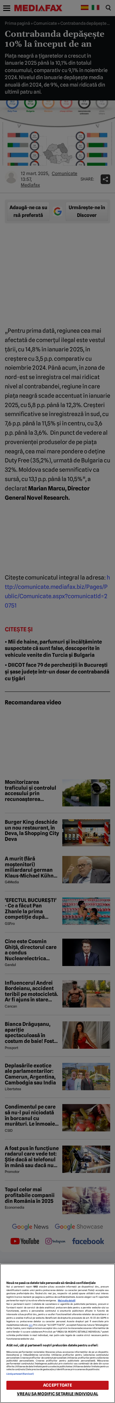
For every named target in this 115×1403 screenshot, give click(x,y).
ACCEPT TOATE (57, 1385)
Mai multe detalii (66, 1300)
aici (31, 1325)
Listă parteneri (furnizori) (20, 1373)
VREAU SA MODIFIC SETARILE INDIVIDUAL (57, 1393)
